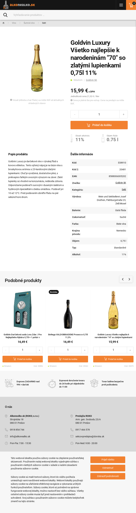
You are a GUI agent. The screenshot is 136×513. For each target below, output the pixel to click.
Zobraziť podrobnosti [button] (108, 476)
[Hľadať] (5, 15)
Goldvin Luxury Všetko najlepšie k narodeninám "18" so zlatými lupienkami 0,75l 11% (113, 337)
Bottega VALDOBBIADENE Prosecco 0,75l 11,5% (68, 336)
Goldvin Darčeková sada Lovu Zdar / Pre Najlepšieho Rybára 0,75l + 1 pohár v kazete (23, 337)
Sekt (124, 189)
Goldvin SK (91, 80)
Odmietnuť (107, 468)
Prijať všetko (108, 459)
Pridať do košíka (102, 125)
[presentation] (122, 279)
